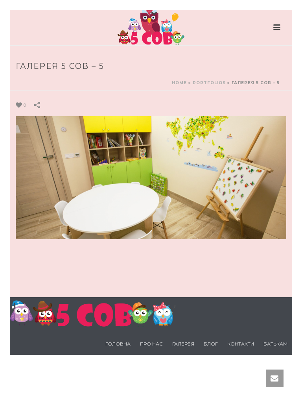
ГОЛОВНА (118, 344)
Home (179, 82)
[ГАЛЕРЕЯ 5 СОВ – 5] (151, 177)
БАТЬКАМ (275, 344)
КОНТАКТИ (240, 344)
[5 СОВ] (151, 27)
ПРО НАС (151, 344)
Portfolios (209, 82)
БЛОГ (211, 344)
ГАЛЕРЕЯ (183, 344)
